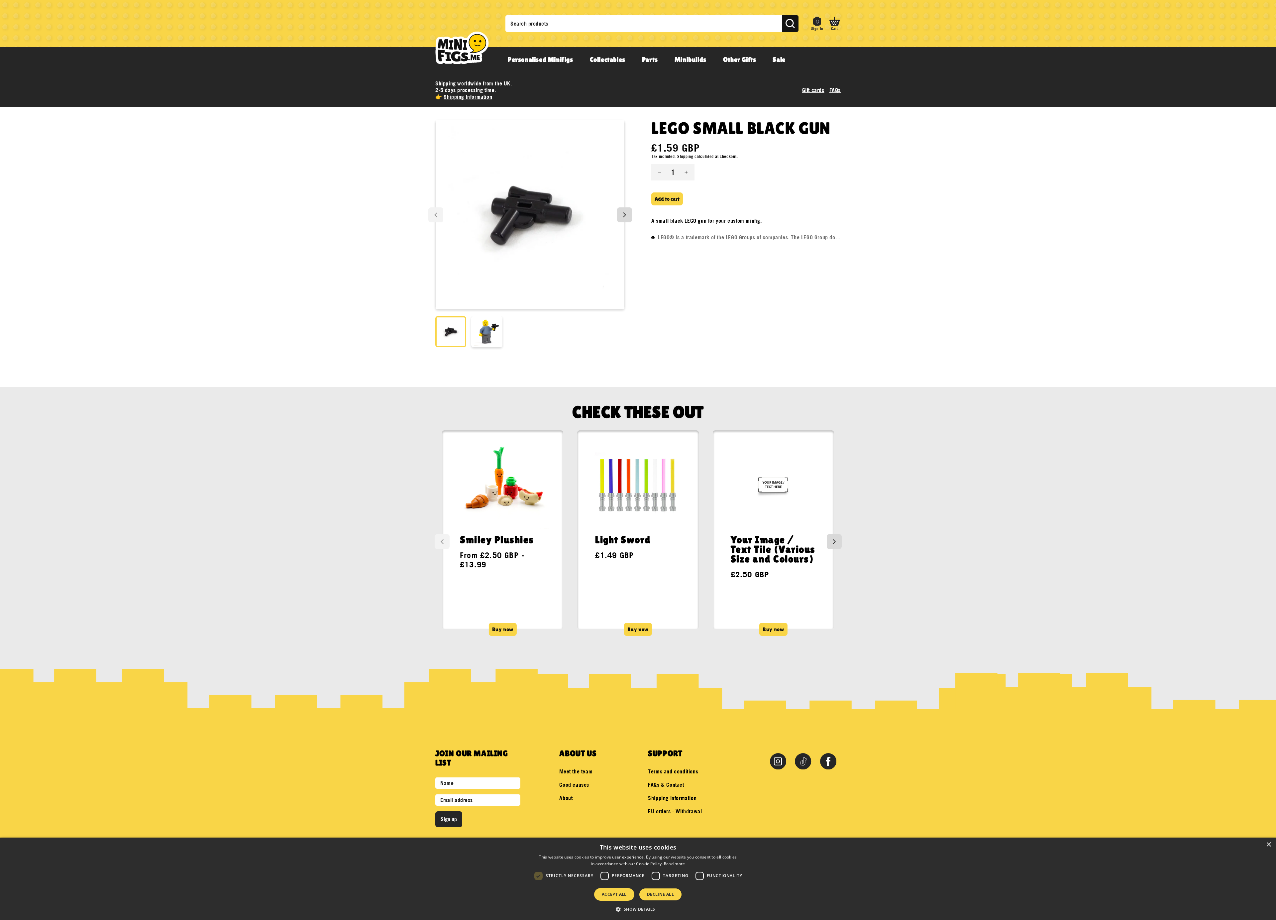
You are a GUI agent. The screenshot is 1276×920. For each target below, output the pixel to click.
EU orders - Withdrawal (675, 811)
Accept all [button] (614, 894)
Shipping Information (468, 96)
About (566, 798)
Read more (674, 863)
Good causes (574, 784)
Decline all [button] (660, 894)
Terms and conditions (673, 771)
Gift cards (813, 90)
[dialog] (638, 879)
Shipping (685, 156)
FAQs (835, 90)
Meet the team (575, 771)
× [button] (1268, 844)
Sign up (449, 819)
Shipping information (672, 798)
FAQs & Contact (666, 784)
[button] (834, 23)
